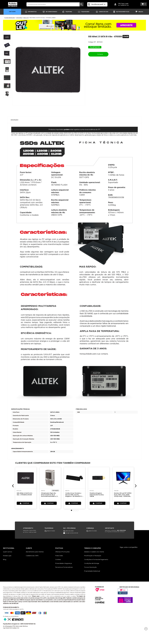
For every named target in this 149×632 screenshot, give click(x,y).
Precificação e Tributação (92, 555)
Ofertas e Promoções (62, 552)
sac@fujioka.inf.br (71, 533)
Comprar (100, 54)
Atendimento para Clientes (35, 552)
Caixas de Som (103, 11)
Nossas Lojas (7, 555)
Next (135, 486)
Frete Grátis (59, 555)
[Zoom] (7, 37)
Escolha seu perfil (98, 4)
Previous (13, 486)
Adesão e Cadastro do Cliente (94, 552)
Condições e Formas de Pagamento (96, 559)
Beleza (141, 11)
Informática (32, 11)
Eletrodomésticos (122, 11)
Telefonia (68, 11)
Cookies (58, 559)
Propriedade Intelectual (92, 571)
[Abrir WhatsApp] (5, 627)
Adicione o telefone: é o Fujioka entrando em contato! (115, 531)
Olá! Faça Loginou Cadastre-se (123, 4)
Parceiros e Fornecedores (64, 567)
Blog (4, 559)
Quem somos (7, 552)
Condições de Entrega (91, 563)
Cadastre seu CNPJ (32, 555)
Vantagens (12, 11)
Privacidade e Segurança (63, 563)
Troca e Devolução (90, 567)
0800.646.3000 (69, 531)
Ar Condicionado (51, 11)
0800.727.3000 (51, 531)
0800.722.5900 (92, 531)
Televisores (85, 11)
